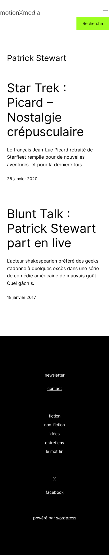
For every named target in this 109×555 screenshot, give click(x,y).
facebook (55, 492)
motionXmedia (20, 12)
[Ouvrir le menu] (105, 11)
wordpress (66, 517)
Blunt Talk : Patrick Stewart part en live (51, 228)
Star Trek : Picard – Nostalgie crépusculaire (45, 110)
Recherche (93, 23)
